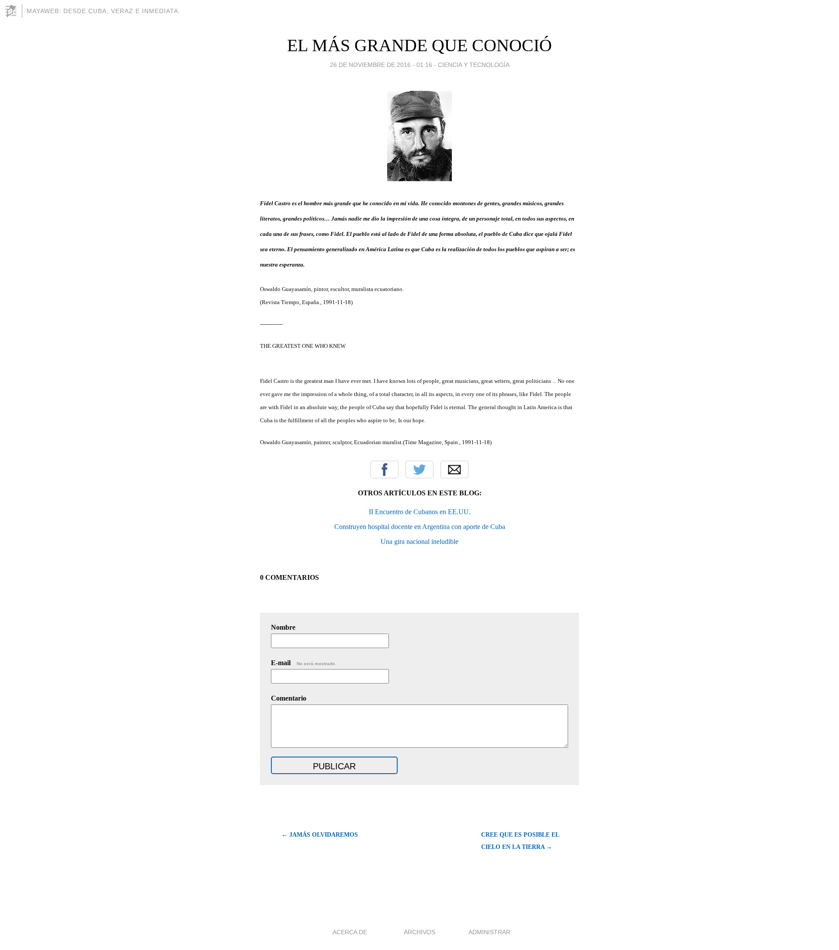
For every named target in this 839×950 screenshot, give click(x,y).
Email (454, 469)
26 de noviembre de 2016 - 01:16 (381, 64)
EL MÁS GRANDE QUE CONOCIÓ (419, 45)
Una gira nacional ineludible (419, 541)
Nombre (283, 627)
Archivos (419, 932)
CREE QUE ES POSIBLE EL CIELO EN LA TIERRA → (520, 840)
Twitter (419, 469)
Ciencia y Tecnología (474, 64)
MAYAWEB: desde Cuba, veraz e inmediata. (103, 10)
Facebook (385, 469)
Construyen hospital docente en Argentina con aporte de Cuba (419, 526)
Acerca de (350, 932)
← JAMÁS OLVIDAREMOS (319, 834)
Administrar (489, 932)
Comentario (288, 698)
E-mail (303, 662)
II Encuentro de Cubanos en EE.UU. (420, 511)
